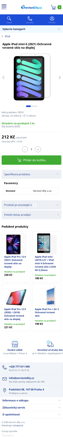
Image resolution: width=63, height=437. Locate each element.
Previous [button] (3, 77)
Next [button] (60, 77)
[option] (31, 77)
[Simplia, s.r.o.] (31, 435)
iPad (7, 36)
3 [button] (34, 106)
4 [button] (36, 106)
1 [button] (28, 106)
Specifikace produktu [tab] (17, 174)
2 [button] (32, 106)
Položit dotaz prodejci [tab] (17, 214)
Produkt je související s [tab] (19, 205)
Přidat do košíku (34, 160)
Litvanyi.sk (18, 425)
